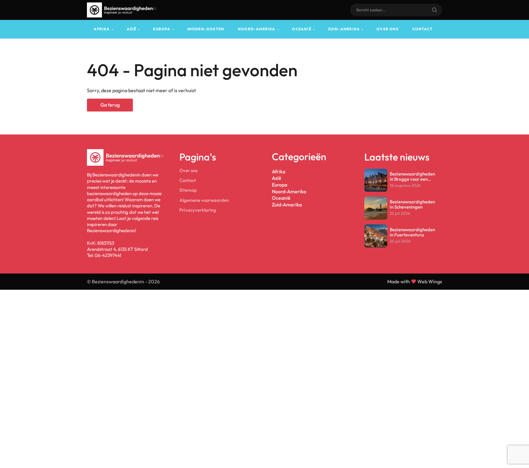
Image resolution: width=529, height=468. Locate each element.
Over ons (388, 29)
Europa (161, 29)
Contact (422, 29)
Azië (132, 29)
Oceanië (301, 29)
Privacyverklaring (197, 210)
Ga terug (110, 105)
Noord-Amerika (257, 29)
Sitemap (188, 190)
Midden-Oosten (205, 29)
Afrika (102, 29)
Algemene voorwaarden (204, 200)
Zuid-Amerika (344, 29)
